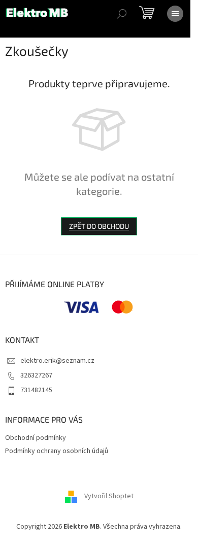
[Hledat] (122, 14)
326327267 (36, 375)
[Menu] (175, 14)
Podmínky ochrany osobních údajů (56, 451)
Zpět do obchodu (99, 226)
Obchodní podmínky (35, 438)
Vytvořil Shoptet (109, 496)
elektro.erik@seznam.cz (57, 361)
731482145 (36, 390)
